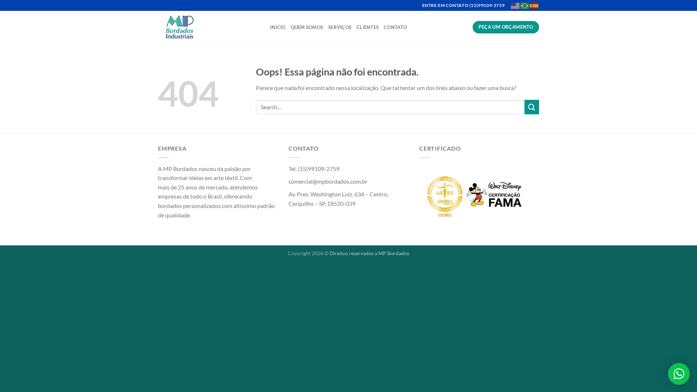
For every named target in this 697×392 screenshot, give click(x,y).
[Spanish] (534, 5)
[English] (515, 5)
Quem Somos (307, 27)
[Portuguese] (525, 5)
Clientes (367, 27)
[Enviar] (532, 107)
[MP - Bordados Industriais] (208, 27)
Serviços (339, 27)
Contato (395, 27)
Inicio (278, 27)
